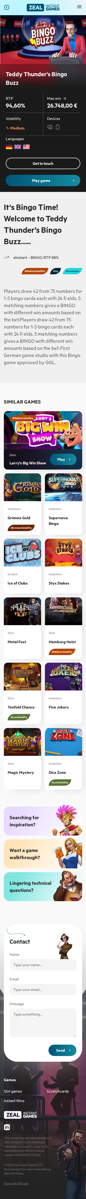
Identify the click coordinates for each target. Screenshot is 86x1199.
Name (14, 954)
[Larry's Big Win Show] (43, 440)
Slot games (13, 1091)
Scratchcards (58, 1091)
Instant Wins (14, 1100)
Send (60, 1050)
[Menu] (79, 7)
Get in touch (43, 163)
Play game (41, 180)
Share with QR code (16, 1183)
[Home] (43, 7)
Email (14, 979)
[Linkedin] (7, 1127)
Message (17, 1003)
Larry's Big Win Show (28, 463)
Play (61, 459)
